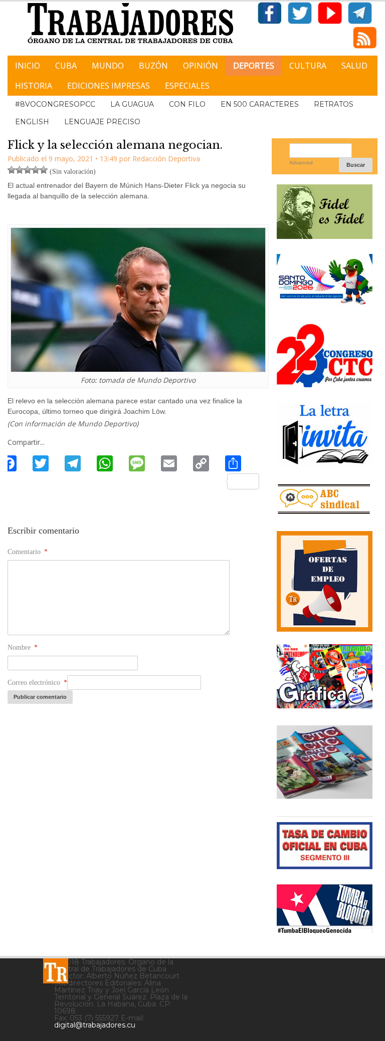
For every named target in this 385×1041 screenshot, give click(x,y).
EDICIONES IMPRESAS (108, 85)
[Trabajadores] (55, 970)
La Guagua (132, 104)
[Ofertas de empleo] (324, 581)
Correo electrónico (37, 682)
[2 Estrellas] (20, 170)
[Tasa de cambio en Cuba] (324, 865)
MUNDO (108, 65)
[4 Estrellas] (36, 170)
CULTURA (307, 65)
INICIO (27, 65)
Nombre (23, 647)
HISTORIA (33, 85)
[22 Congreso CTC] (324, 383)
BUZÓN (153, 65)
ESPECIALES (187, 85)
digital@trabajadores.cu (94, 1024)
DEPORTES (253, 65)
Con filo (187, 104)
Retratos (333, 104)
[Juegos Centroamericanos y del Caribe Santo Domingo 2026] (324, 305)
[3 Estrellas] (28, 170)
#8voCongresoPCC (55, 104)
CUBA (66, 65)
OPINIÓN (200, 65)
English (32, 121)
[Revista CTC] (324, 797)
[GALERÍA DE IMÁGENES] (324, 704)
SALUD (354, 65)
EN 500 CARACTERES (260, 104)
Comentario (28, 552)
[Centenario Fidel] (324, 235)
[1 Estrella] (12, 170)
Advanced (301, 162)
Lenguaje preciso (102, 121)
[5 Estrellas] (44, 170)
